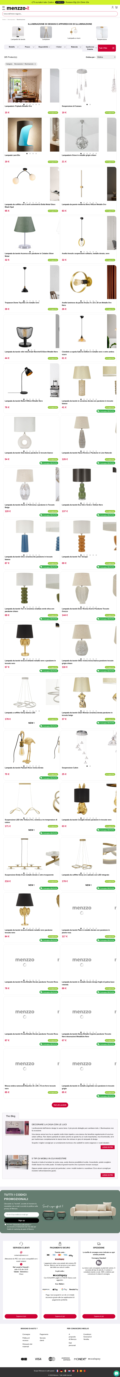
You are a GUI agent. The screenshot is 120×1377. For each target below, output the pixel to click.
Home (4, 19)
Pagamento (44, 1334)
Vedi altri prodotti (60, 1105)
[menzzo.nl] (69, 1371)
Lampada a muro (74, 38)
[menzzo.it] (65, 1371)
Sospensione (102, 39)
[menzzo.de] (61, 1371)
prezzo (27, 47)
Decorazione (11, 19)
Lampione (46, 39)
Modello (12, 47)
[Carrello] (116, 7)
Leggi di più (107, 1147)
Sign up (21, 1220)
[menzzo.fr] (57, 1371)
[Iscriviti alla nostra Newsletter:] (21, 1215)
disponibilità (43, 47)
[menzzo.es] (81, 1371)
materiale (74, 47)
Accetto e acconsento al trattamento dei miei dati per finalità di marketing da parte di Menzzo (21, 1227)
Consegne (26, 1334)
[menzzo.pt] (84, 1371)
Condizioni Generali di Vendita (87, 1336)
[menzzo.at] (73, 1371)
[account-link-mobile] (113, 7)
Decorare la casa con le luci (49, 1124)
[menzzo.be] (77, 1371)
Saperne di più (21, 1316)
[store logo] (59, 8)
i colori (59, 47)
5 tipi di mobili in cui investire (49, 1158)
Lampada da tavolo (18, 39)
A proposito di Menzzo (72, 1336)
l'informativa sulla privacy (21, 1224)
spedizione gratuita (90, 48)
